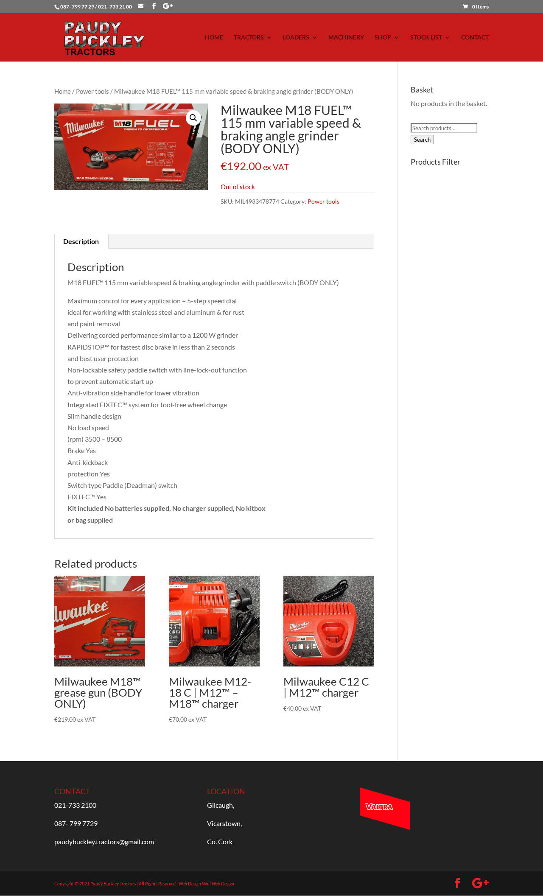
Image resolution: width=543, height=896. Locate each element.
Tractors (249, 37)
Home (214, 37)
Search (422, 139)
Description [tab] (81, 241)
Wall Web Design (218, 883)
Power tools (92, 91)
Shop (383, 37)
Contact (475, 37)
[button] (193, 118)
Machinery (346, 37)
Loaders (296, 37)
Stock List (426, 37)
